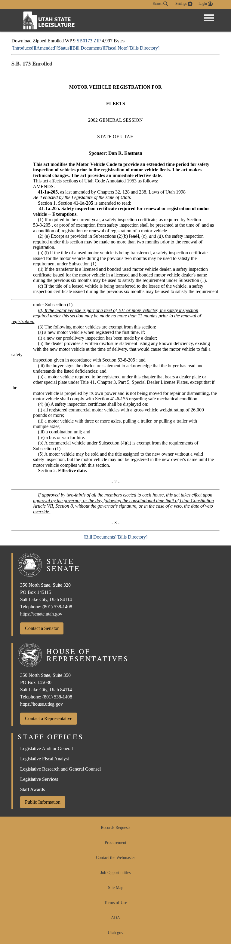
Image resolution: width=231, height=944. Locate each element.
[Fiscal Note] (116, 47)
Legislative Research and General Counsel (60, 768)
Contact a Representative (48, 718)
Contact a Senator (42, 628)
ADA (115, 917)
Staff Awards (32, 789)
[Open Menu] (209, 18)
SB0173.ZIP (88, 40)
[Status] (64, 47)
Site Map (115, 887)
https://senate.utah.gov (41, 613)
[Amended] (46, 47)
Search (158, 4)
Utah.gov (115, 932)
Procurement (115, 842)
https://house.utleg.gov (41, 704)
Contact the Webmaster (115, 857)
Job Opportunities (115, 872)
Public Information (42, 802)
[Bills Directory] (143, 47)
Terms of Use (115, 902)
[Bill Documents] (87, 47)
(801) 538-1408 (57, 606)
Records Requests (115, 827)
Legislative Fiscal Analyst (44, 758)
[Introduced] (23, 47)
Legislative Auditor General (46, 748)
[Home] (49, 20)
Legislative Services (39, 779)
